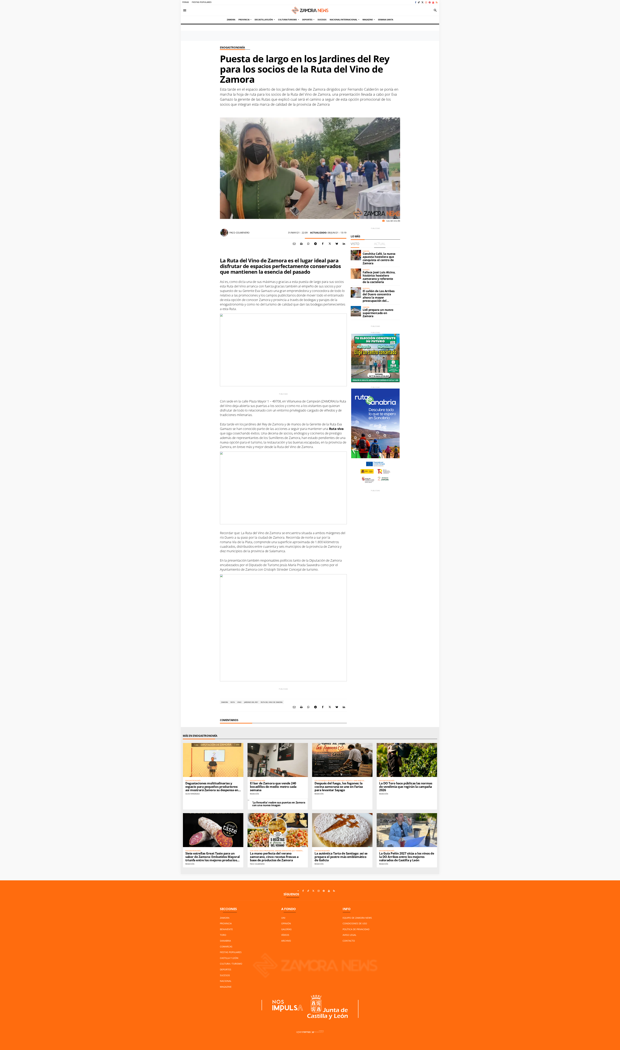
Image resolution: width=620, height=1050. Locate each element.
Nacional (225, 980)
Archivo (286, 940)
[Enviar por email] (294, 244)
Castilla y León (229, 958)
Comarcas (226, 946)
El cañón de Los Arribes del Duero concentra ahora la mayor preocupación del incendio (379, 297)
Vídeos (285, 934)
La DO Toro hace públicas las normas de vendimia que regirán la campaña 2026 (405, 786)
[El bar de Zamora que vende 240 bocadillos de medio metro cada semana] (278, 760)
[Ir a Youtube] (433, 2)
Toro (223, 934)
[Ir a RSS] (437, 2)
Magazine (226, 986)
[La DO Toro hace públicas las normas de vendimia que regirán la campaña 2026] (407, 760)
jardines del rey (251, 702)
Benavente (226, 929)
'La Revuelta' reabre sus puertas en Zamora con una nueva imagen (278, 804)
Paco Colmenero (239, 232)
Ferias (185, 2)
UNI (283, 917)
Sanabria (225, 940)
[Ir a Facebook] (415, 2)
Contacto (349, 940)
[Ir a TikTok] (419, 2)
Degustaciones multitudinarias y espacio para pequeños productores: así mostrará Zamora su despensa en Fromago (211, 788)
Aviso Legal (349, 934)
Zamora (224, 702)
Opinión (286, 923)
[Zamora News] (310, 10)
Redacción (254, 794)
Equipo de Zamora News (357, 917)
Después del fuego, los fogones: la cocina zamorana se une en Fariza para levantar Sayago (339, 786)
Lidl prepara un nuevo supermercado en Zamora (378, 313)
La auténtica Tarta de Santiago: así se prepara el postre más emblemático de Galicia (341, 856)
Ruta (233, 702)
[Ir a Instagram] (426, 2)
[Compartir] (308, 244)
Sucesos (225, 975)
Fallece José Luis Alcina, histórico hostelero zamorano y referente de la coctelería (379, 277)
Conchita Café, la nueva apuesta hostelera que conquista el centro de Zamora (379, 258)
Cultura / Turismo (231, 963)
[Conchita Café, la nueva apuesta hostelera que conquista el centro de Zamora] (356, 255)
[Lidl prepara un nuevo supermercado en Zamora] (356, 311)
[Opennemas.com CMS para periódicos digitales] (310, 1031)
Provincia (226, 923)
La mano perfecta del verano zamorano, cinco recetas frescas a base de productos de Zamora (274, 856)
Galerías (286, 929)
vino (239, 702)
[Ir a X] (422, 2)
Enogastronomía (232, 47)
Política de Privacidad (356, 929)
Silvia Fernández (192, 794)
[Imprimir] (301, 244)
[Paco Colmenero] (224, 233)
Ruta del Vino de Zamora (271, 702)
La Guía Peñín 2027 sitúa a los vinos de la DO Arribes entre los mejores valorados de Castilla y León (406, 856)
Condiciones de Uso (355, 923)
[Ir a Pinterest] (430, 2)
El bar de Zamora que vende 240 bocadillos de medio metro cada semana (273, 786)
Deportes (225, 969)
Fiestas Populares (202, 2)
